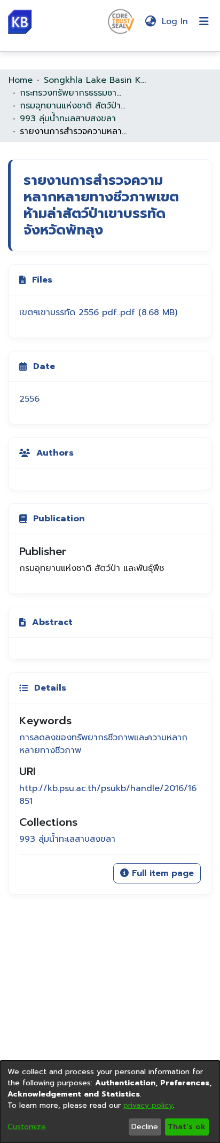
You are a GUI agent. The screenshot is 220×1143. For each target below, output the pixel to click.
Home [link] (21, 80)
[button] (20, 21)
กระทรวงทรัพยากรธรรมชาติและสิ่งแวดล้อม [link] (73, 93)
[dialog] (110, 1102)
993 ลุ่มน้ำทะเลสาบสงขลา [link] (68, 118)
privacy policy (148, 1105)
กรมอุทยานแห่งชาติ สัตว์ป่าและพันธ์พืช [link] (73, 105)
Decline (144, 1126)
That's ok (187, 1126)
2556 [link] (29, 399)
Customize (26, 1126)
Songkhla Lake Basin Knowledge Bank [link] (97, 80)
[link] (98, 312)
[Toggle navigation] (204, 21)
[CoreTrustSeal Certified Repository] (121, 20)
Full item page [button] (161, 873)
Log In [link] (175, 21)
